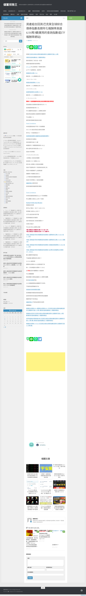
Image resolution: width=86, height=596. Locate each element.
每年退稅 (31, 280)
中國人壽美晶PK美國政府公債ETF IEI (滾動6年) (37, 231)
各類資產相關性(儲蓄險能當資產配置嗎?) (37, 136)
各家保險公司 (9, 181)
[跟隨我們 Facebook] (21, 18)
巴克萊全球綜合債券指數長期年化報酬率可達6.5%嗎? (44, 54)
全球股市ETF (55, 544)
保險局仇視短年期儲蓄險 (53, 11)
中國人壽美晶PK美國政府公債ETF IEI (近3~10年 (37, 229)
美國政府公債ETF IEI (31, 73)
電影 (51, 14)
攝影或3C (13, 14)
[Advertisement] (45, 361)
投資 (29, 11)
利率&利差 (63, 11)
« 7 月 (4, 327)
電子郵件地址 (49, 567)
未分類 (55, 14)
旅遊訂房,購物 (24, 14)
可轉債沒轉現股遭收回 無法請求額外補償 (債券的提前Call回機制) (59, 508)
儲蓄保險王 (10, 4)
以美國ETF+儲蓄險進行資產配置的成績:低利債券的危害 (46, 475)
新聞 (18, 14)
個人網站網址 (30, 572)
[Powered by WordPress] (8, 591)
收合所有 (10, 172)
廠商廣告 (31, 14)
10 (4, 319)
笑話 (47, 14)
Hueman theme (20, 591)
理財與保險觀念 (36, 11)
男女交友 (42, 14)
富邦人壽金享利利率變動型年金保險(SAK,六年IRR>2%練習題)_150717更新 (12, 265)
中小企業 (8, 173)
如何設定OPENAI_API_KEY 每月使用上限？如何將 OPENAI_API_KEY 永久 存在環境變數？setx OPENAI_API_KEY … (12, 162)
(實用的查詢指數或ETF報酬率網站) (35, 57)
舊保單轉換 (6, 14)
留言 (29, 558)
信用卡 (43, 11)
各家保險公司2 (21, 11)
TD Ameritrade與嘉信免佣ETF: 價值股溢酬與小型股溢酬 (46, 508)
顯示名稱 (30, 567)
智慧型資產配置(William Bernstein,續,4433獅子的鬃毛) (59, 475)
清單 (37, 14)
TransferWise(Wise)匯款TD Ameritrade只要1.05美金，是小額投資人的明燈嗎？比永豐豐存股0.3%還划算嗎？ (46, 493)
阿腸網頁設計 (83, 595)
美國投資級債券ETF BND (33, 82)
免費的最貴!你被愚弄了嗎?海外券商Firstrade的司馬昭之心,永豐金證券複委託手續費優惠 (12, 257)
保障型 (5, 11)
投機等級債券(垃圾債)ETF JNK (34, 92)
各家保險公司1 (11, 11)
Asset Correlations (31, 123)
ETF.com (28, 67)
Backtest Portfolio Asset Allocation (34, 203)
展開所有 (5, 172)
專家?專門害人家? (71, 11)
